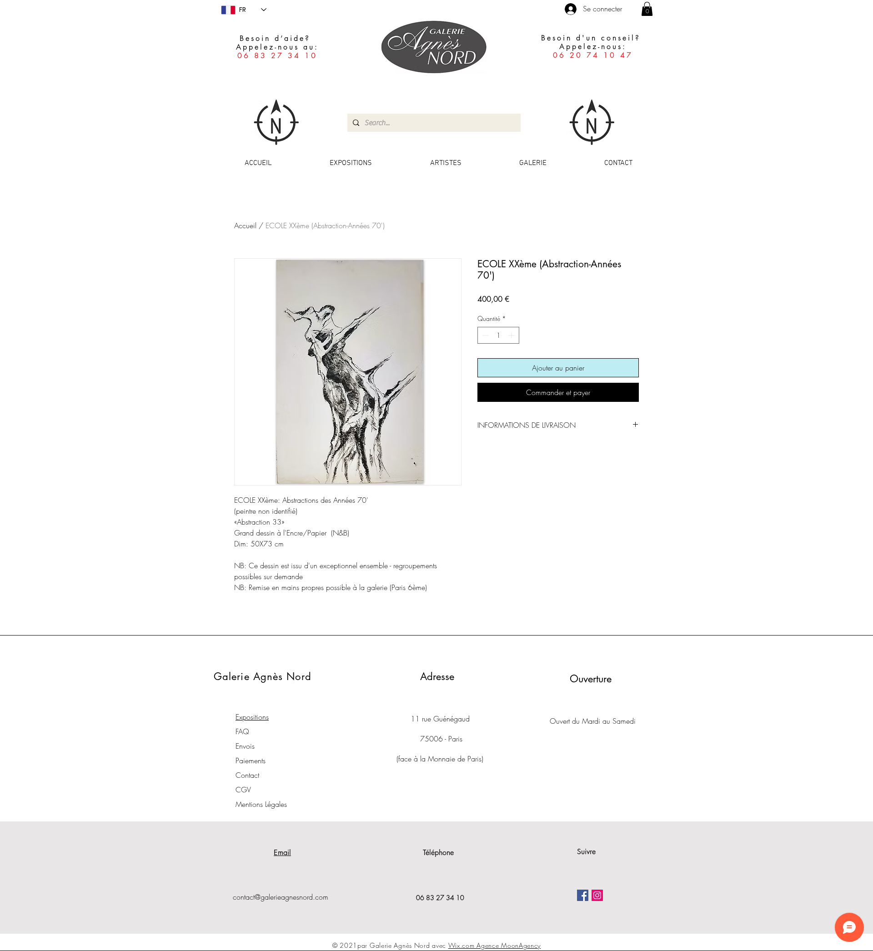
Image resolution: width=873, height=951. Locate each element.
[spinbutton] (498, 335)
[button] (647, 9)
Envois (245, 746)
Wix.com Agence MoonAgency (494, 945)
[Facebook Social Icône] (582, 895)
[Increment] (512, 335)
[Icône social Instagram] (597, 895)
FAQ (242, 731)
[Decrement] (484, 335)
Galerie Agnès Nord (262, 676)
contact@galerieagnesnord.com (280, 897)
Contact (247, 775)
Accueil (245, 225)
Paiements (251, 761)
